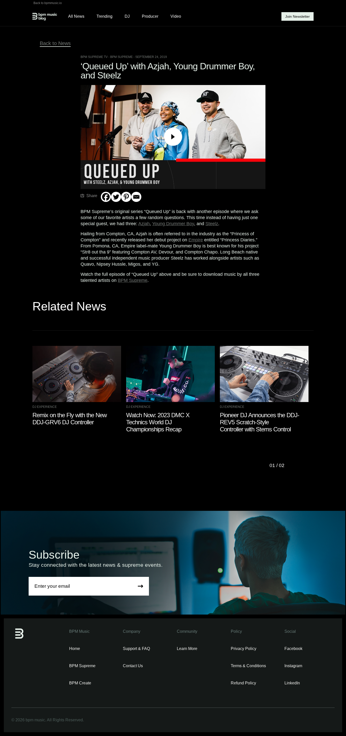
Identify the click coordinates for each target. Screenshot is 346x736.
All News (76, 16)
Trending (104, 16)
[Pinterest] (126, 197)
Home (74, 648)
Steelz (211, 223)
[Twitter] (116, 197)
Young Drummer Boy (173, 223)
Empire (195, 239)
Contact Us (133, 666)
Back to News (55, 43)
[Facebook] (106, 197)
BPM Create (80, 683)
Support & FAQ (136, 648)
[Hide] (103, 207)
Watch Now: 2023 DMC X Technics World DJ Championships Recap (157, 422)
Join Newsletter (297, 16)
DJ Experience (44, 407)
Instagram (293, 666)
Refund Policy (243, 683)
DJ (127, 16)
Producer (150, 16)
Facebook (293, 648)
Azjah (144, 223)
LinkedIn (292, 683)
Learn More (187, 648)
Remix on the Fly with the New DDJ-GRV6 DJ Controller (69, 419)
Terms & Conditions (248, 666)
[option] (79, 386)
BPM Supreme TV (94, 57)
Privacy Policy (243, 648)
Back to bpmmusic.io (47, 3)
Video (175, 16)
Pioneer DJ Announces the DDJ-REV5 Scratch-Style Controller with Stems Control (259, 422)
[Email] (136, 197)
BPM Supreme (132, 280)
